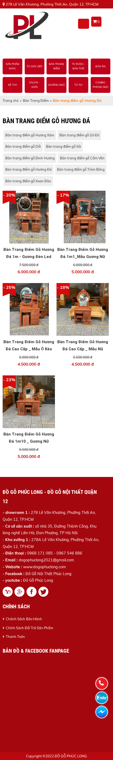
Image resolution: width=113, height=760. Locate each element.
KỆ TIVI (12, 84)
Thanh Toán (15, 636)
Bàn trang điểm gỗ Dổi (23, 146)
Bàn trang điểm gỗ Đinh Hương (30, 158)
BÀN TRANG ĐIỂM (56, 66)
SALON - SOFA (34, 85)
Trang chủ (11, 100)
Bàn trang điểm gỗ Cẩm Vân (82, 158)
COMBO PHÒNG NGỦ (100, 85)
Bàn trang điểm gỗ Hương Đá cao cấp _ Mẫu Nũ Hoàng (82, 349)
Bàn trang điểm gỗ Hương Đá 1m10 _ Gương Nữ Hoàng (28, 441)
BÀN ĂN (100, 66)
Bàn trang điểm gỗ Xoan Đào (28, 181)
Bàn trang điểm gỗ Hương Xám (29, 135)
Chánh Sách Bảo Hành (24, 619)
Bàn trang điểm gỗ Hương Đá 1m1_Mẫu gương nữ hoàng (82, 256)
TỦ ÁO (78, 84)
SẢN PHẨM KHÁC (12, 66)
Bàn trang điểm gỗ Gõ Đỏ (79, 135)
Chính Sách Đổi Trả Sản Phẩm (29, 628)
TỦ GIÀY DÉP (34, 66)
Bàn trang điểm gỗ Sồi (63, 146)
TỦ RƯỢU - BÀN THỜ (78, 66)
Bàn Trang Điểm (36, 100)
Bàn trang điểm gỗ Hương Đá (28, 169)
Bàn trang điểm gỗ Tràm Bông (81, 169)
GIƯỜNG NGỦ (56, 84)
